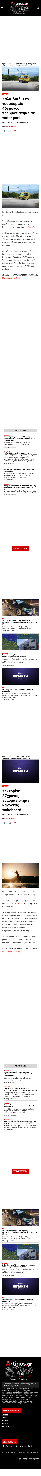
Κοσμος (7, 451)
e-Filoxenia (5, 1454)
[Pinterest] (15, 131)
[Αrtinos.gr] (20, 8)
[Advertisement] (20, 37)
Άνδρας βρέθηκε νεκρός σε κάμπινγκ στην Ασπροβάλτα (17, 690)
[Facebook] (4, 131)
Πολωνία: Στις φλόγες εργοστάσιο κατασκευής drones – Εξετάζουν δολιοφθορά (20, 454)
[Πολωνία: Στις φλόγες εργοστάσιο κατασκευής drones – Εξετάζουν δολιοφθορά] (20, 642)
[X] (10, 131)
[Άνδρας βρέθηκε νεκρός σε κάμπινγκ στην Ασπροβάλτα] (20, 676)
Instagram (22, 1446)
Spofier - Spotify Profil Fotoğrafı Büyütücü (17, 1470)
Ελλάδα (11, 63)
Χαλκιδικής (30, 227)
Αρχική (4, 63)
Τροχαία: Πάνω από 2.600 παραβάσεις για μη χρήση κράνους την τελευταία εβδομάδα (20, 486)
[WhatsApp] (20, 131)
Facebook (9, 1446)
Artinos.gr (10, 126)
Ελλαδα (5, 94)
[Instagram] (16, 1446)
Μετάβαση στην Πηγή (11, 278)
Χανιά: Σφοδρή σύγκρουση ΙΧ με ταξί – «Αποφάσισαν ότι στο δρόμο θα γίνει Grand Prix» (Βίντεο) (19, 438)
